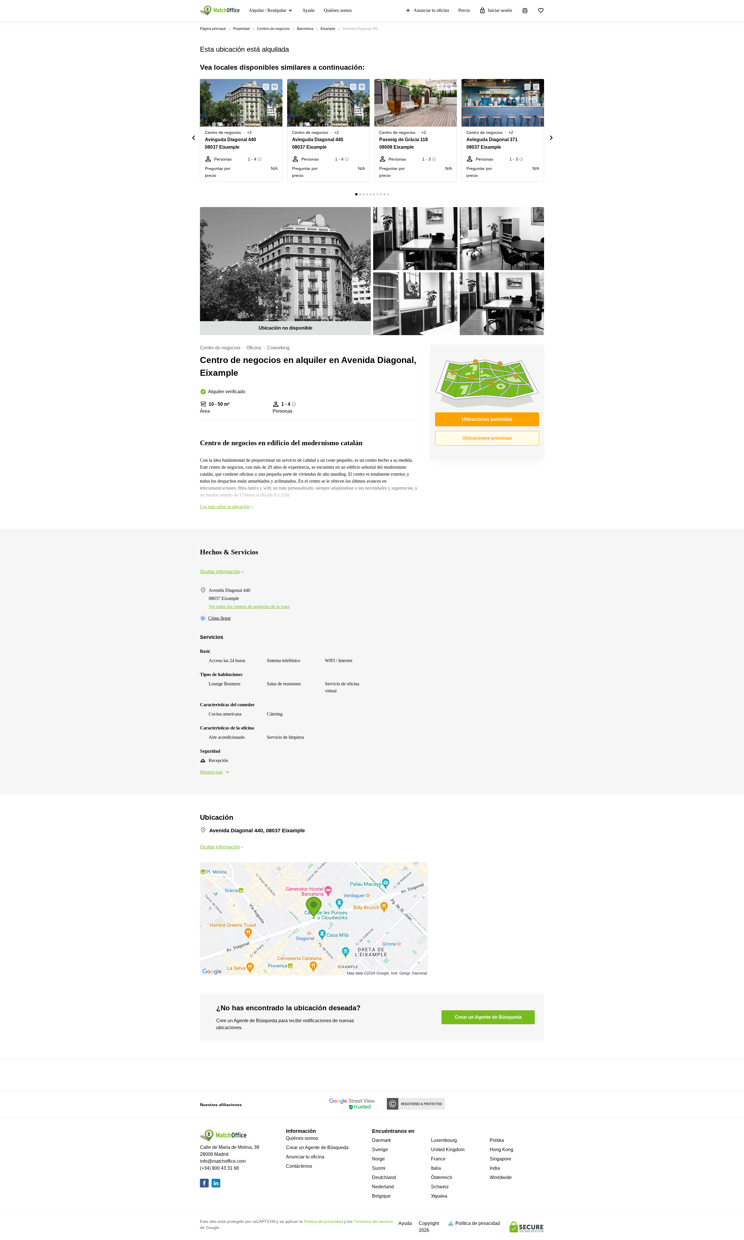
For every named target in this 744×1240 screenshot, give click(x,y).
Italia (436, 1168)
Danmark (381, 1140)
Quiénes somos (338, 10)
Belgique (381, 1196)
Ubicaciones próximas (487, 438)
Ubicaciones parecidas (487, 419)
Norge (378, 1158)
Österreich (441, 1177)
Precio (464, 10)
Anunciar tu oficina (431, 10)
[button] (264, 87)
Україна (439, 1196)
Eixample (328, 28)
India (495, 1168)
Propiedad (241, 28)
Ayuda (308, 10)
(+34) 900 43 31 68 (219, 1168)
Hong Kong (501, 1149)
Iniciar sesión (500, 10)
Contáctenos (299, 1166)
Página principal (213, 28)
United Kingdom (447, 1149)
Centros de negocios (273, 28)
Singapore (500, 1158)
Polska (497, 1140)
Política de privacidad (323, 1221)
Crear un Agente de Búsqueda (317, 1147)
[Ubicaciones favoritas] (541, 10)
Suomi (378, 1168)
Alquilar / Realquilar (267, 10)
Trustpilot (208, 1075)
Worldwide (501, 1177)
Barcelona (305, 28)
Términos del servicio (373, 1221)
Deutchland (384, 1177)
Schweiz (440, 1186)
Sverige (380, 1149)
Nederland (383, 1186)
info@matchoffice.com (223, 1161)
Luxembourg (444, 1140)
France (438, 1158)
